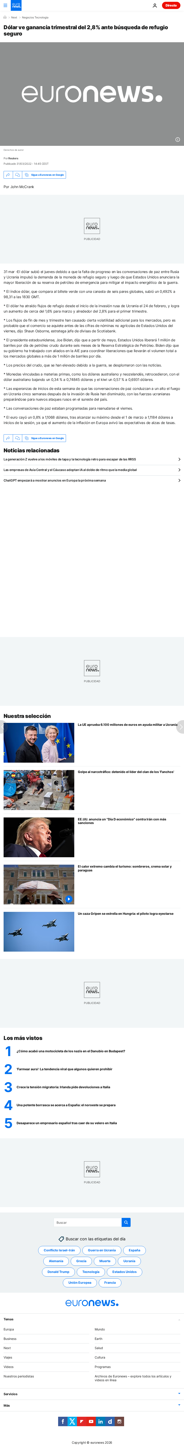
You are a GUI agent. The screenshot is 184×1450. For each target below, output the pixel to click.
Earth (98, 1338)
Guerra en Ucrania (102, 1250)
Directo (171, 5)
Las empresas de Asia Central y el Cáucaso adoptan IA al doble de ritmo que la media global (70, 470)
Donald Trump (58, 1272)
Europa (9, 1329)
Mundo (100, 1329)
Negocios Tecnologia (35, 17)
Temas (8, 1319)
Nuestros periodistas (19, 1376)
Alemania (56, 1261)
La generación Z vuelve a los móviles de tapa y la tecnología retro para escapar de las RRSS (70, 459)
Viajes (8, 1357)
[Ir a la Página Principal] (16, 5)
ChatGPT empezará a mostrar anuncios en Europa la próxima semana (55, 480)
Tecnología (90, 1272)
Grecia (81, 1261)
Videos (8, 1367)
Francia (110, 1282)
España (134, 1250)
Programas (103, 1367)
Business (10, 1338)
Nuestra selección (27, 716)
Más (7, 1405)
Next (14, 17)
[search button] (126, 1222)
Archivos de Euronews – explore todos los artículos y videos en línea (133, 1378)
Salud (99, 1348)
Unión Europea (79, 1282)
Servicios (10, 1394)
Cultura (100, 1357)
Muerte (104, 1261)
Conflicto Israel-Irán (59, 1250)
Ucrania (129, 1261)
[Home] (5, 17)
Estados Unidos (124, 1272)
